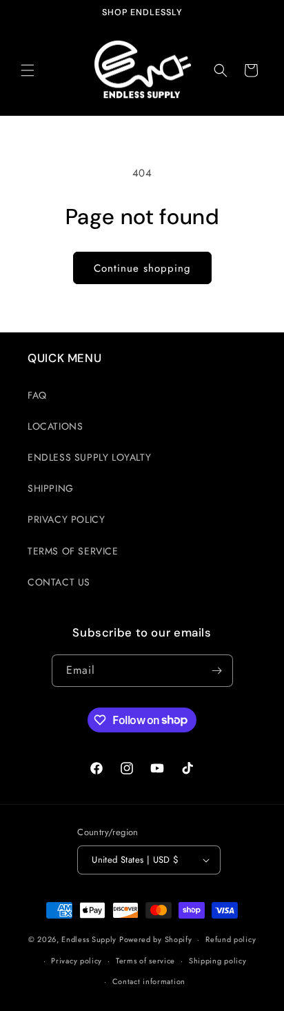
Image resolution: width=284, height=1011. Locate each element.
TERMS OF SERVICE (73, 551)
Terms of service (145, 960)
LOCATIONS (55, 426)
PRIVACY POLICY (66, 519)
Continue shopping (142, 268)
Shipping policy (218, 960)
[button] (27, 70)
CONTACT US (59, 582)
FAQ (37, 395)
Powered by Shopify (155, 939)
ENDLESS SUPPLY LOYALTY (89, 457)
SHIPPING (51, 488)
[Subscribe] (217, 670)
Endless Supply (88, 939)
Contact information (148, 981)
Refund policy (230, 939)
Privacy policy (76, 960)
